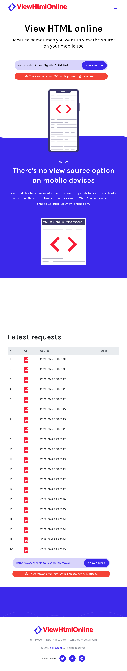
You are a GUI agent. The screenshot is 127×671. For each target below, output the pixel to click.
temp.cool (36, 639)
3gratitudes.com (56, 639)
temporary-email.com (83, 639)
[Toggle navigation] (115, 7)
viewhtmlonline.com (75, 204)
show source (94, 65)
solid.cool (56, 648)
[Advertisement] (63, 301)
